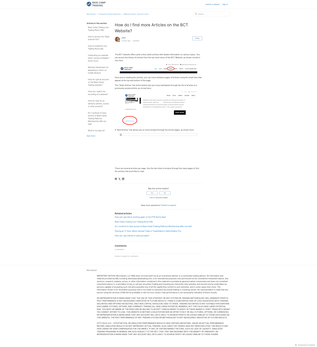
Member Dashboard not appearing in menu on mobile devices (98, 70)
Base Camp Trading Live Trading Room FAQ (98, 28)
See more (91, 136)
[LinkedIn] (123, 179)
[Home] (96, 5)
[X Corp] (119, 179)
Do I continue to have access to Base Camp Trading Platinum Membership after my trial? (97, 118)
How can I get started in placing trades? (132, 235)
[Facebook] (116, 179)
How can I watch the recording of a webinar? (98, 92)
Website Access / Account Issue (136, 14)
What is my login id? (96, 130)
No (165, 193)
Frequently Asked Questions (110, 14)
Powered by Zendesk (306, 345)
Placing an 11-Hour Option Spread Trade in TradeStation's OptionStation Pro (148, 231)
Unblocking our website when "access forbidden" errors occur (99, 58)
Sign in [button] (225, 4)
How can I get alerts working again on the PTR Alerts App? (140, 217)
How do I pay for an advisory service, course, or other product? (98, 103)
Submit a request (212, 4)
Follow (197, 38)
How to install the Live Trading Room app (97, 47)
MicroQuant (91, 14)
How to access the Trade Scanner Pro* (98, 38)
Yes (152, 193)
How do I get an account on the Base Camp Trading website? (98, 82)
